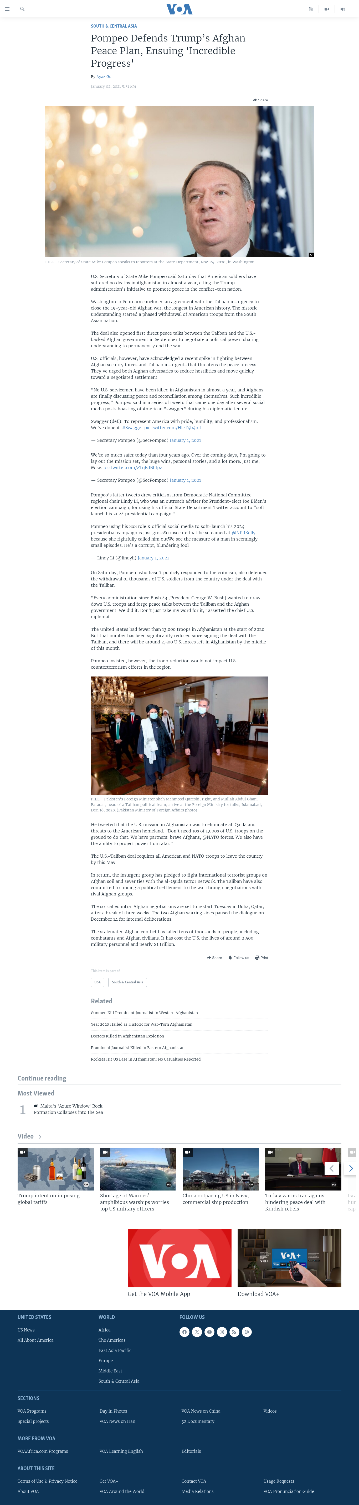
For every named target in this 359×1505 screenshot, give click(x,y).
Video (26, 1136)
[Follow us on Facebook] (184, 1332)
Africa (105, 1329)
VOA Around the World (122, 1491)
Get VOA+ (109, 1480)
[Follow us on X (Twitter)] (197, 1332)
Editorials (191, 1451)
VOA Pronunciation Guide (289, 1491)
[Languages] (311, 9)
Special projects (33, 1421)
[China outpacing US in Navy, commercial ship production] (221, 1169)
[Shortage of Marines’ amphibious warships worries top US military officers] (138, 1169)
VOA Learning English (121, 1451)
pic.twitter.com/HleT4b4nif (172, 427)
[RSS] (234, 1332)
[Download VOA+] (289, 1258)
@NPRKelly (243, 532)
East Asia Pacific (115, 1350)
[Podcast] (247, 1332)
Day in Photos (113, 1411)
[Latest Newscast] (343, 9)
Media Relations (198, 1491)
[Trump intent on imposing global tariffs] (56, 1169)
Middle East (110, 1370)
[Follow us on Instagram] (222, 1332)
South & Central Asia (114, 26)
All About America (36, 1340)
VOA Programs (32, 1411)
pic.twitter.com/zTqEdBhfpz (133, 467)
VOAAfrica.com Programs (43, 1451)
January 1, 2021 (185, 440)
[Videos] (327, 9)
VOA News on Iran (117, 1421)
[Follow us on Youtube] (209, 1332)
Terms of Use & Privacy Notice (47, 1480)
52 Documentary (198, 1421)
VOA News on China (201, 1411)
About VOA (28, 1491)
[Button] (260, 100)
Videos (270, 1411)
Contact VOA (194, 1480)
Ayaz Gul (104, 76)
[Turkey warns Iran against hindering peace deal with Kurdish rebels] (303, 1169)
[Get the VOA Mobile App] (180, 1258)
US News (26, 1329)
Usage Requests (279, 1480)
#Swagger (132, 427)
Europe (106, 1360)
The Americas (112, 1340)
